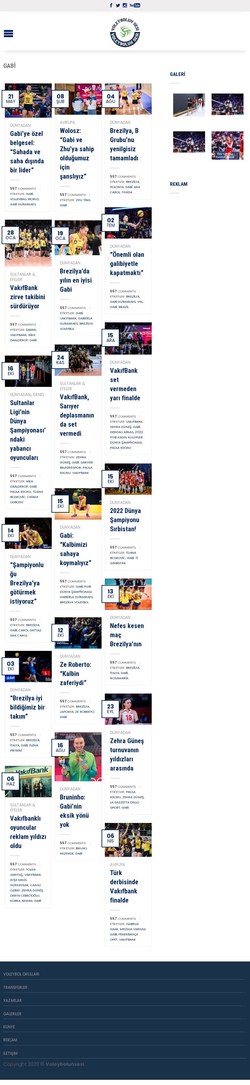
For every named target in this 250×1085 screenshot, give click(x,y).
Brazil (123, 307)
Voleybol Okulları (21, 974)
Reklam (10, 1040)
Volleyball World (24, 199)
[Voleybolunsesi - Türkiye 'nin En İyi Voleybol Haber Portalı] (125, 31)
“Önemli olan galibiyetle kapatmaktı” (127, 264)
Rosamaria (119, 678)
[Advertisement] (210, 232)
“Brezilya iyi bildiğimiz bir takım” (27, 707)
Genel (38, 394)
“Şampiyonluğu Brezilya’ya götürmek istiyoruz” (27, 583)
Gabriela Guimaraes (76, 597)
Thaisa (127, 192)
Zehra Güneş (121, 427)
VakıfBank (18, 335)
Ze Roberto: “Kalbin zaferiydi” (75, 674)
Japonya (67, 712)
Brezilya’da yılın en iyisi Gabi (76, 280)
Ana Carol (18, 635)
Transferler (15, 987)
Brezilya (132, 182)
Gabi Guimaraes (23, 204)
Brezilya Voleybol (74, 602)
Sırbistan (118, 563)
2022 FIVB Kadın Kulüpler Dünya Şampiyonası (126, 437)
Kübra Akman (21, 901)
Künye (9, 1027)
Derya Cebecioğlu (24, 895)
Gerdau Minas (121, 432)
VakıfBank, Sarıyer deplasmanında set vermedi (77, 415)
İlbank (31, 330)
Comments (23, 188)
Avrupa (67, 122)
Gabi (29, 194)
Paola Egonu (120, 448)
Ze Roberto (84, 712)
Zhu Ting (83, 200)
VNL (140, 302)
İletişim (10, 1053)
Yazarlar (12, 1000)
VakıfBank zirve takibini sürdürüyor (27, 297)
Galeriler (12, 1014)
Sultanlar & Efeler (22, 276)
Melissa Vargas (133, 929)
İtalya (114, 673)
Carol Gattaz (30, 630)
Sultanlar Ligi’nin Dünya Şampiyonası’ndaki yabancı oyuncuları (28, 430)
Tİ (136, 558)
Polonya (117, 187)
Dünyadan (20, 125)
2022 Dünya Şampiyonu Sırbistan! (125, 520)
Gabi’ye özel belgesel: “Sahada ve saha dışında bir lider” (27, 152)
